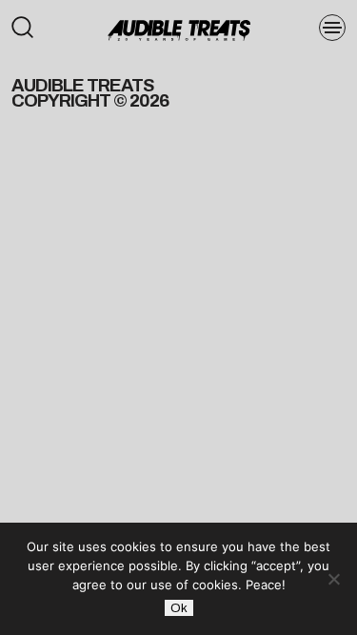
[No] (333, 578)
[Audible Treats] (179, 28)
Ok (179, 608)
